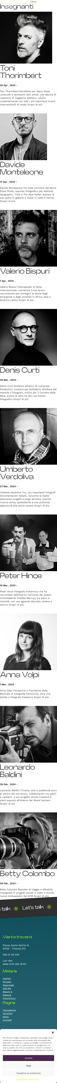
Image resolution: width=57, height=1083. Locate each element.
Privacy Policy (33, 1079)
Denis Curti (19, 370)
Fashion (7, 978)
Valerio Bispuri (25, 271)
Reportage (8, 985)
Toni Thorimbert (21, 72)
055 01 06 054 (11, 954)
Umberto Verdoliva (17, 473)
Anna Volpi (19, 675)
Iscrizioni (7, 1013)
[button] (52, 1032)
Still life (7, 988)
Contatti (7, 1020)
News (6, 1016)
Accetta (28, 1058)
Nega (28, 1065)
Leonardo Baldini (17, 771)
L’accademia (9, 1010)
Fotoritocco (9, 998)
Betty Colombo (27, 874)
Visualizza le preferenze (28, 1073)
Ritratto (7, 982)
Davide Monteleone (21, 168)
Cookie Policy (21, 1079)
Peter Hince (21, 576)
